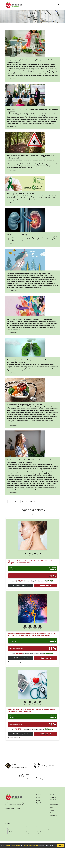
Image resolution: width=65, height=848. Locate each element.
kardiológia (27, 829)
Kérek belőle (45, 585)
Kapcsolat (39, 803)
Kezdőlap (30, 16)
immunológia (21, 829)
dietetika (39, 827)
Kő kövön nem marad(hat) (17, 235)
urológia (38, 833)
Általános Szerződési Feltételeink (12, 845)
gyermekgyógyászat (12, 829)
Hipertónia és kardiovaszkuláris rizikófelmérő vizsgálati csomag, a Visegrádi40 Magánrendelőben (32, 710)
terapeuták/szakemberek (13, 833)
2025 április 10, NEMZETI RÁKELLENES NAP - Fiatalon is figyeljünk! (30, 319)
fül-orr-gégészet (50, 827)
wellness (43, 833)
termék (21, 833)
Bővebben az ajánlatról (20, 585)
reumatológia (35, 831)
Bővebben (13, 79)
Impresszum (53, 815)
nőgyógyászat (11, 831)
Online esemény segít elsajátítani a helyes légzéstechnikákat (29, 274)
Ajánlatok (38, 797)
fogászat (44, 827)
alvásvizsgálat (19, 827)
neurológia (55, 829)
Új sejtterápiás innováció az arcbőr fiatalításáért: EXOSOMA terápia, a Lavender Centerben (30, 562)
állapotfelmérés (11, 827)
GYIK (51, 813)
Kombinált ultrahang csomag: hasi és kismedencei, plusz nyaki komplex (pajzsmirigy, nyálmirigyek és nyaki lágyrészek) (31, 634)
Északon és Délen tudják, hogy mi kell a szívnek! (24, 405)
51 (22, 502)
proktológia (28, 831)
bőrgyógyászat (32, 827)
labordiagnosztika (48, 829)
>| (38, 502)
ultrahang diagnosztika (18, 662)
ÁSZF (51, 807)
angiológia (25, 827)
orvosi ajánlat (15, 738)
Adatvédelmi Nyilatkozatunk (30, 845)
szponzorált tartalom (44, 831)
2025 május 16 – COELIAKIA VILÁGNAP (20, 194)
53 (31, 502)
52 (26, 502)
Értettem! (60, 845)
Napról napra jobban (12, 809)
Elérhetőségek (54, 802)
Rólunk (52, 795)
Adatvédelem (54, 810)
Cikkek (38, 800)
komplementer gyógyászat (37, 829)
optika (16, 831)
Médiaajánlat (54, 805)
